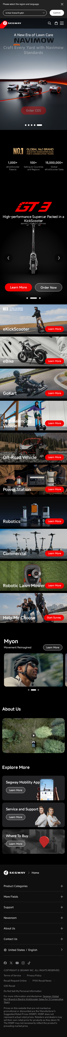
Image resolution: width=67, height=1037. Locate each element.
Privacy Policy (34, 957)
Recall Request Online (15, 962)
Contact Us (10, 921)
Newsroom (10, 900)
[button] (25, 107)
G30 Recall (9, 967)
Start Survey (54, 599)
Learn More (18, 269)
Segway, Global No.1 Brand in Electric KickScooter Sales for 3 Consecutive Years (33, 981)
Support (9, 889)
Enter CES (33, 95)
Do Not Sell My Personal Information (23, 972)
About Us (9, 910)
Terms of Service (12, 957)
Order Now (49, 269)
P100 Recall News (42, 962)
